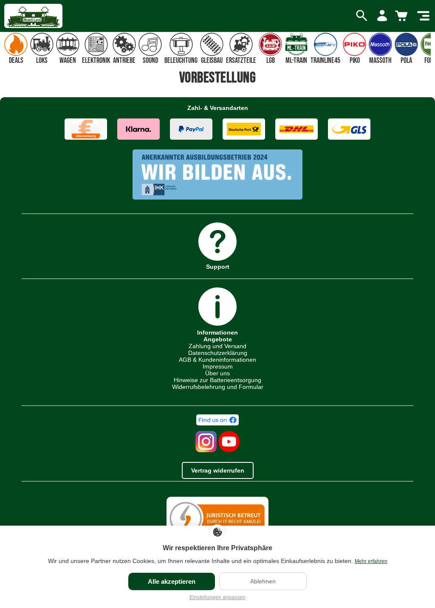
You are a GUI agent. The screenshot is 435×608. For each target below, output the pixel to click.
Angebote (217, 339)
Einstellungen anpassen (217, 597)
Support (217, 266)
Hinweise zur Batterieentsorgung (217, 380)
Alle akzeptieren (171, 581)
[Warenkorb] (403, 16)
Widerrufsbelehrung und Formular (217, 387)
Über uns (217, 373)
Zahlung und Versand (217, 346)
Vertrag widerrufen (217, 470)
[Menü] (423, 16)
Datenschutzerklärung (217, 353)
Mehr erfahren (371, 561)
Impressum (218, 366)
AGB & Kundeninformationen (217, 360)
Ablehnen (263, 581)
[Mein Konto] (382, 16)
